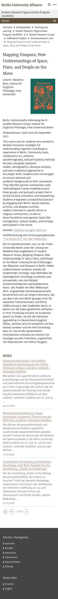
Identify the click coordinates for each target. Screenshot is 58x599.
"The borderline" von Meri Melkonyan (25, 239)
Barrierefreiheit (12, 562)
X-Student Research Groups (40, 34)
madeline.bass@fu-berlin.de (30, 230)
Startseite (7, 27)
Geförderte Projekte (17, 38)
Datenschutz (11, 557)
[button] (5, 511)
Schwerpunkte (23, 27)
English (8, 588)
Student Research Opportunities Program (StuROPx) (25, 14)
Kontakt (9, 548)
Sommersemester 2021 (42, 38)
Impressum (10, 552)
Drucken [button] (9, 584)
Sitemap (9, 566)
